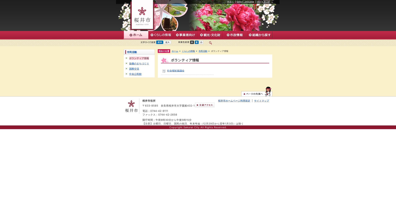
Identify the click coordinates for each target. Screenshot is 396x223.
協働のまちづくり (139, 63)
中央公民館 (135, 74)
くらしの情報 (188, 51)
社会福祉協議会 (175, 70)
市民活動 (132, 52)
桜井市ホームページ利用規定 (234, 100)
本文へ (230, 1)
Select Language (245, 1)
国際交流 (134, 68)
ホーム (175, 51)
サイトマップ (263, 1)
